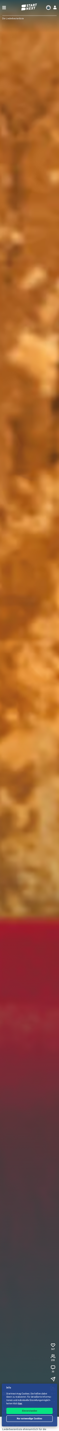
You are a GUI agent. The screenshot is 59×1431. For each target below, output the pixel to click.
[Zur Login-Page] (55, 7)
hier (20, 1404)
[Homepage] (29, 7)
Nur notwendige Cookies (29, 1419)
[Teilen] (53, 1379)
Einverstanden (29, 1411)
